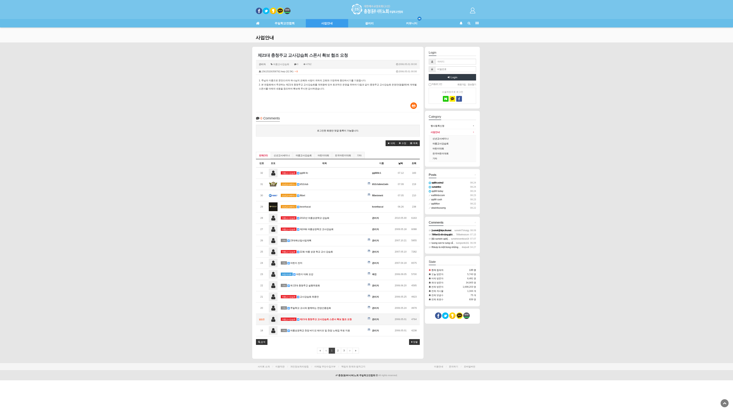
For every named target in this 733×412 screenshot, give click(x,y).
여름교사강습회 (304, 155)
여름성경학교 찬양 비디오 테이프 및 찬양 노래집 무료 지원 (316, 330)
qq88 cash (436, 199)
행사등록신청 (437, 126)
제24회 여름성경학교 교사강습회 (307, 229)
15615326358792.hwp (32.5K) (339, 71)
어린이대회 (323, 155)
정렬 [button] (415, 342)
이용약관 (280, 366)
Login (453, 77)
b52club (295, 184)
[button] (391, 143)
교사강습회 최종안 (300, 296)
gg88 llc (295, 173)
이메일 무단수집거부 (325, 366)
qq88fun (435, 203)
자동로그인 (436, 84)
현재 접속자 (437, 270)
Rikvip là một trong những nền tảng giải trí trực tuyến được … (463, 247)
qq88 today (437, 191)
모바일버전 (469, 366)
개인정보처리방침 (299, 366)
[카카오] (452, 99)
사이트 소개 (264, 366)
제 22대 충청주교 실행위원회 (301, 285)
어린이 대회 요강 (297, 274)
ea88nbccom (438, 195)
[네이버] (446, 99)
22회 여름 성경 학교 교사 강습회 (307, 251)
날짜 (400, 163)
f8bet (293, 195)
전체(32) (263, 155)
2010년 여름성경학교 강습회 (305, 218)
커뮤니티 (411, 23)
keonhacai (296, 206)
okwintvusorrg (438, 208)
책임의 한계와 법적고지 (353, 366)
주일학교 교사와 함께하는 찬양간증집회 (306, 308)
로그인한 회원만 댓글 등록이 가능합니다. (338, 130)
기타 (359, 155)
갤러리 (369, 23)
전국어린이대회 (343, 155)
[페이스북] (459, 99)
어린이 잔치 (292, 263)
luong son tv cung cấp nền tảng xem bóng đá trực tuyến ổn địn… (464, 243)
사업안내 (327, 23)
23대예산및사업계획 (296, 240)
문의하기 (453, 366)
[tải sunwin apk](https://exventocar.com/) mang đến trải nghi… (463, 238)
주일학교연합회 (285, 23)
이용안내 (438, 366)
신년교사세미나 (282, 155)
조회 (414, 163)
